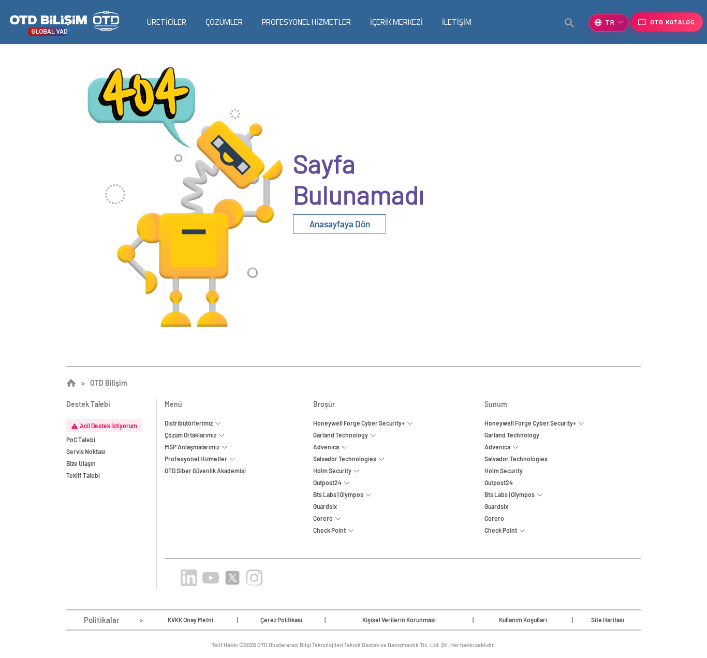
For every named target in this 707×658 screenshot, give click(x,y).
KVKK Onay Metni (190, 619)
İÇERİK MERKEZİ (396, 22)
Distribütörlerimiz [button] (190, 423)
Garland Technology (511, 434)
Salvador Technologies (516, 458)
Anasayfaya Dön (340, 223)
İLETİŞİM (457, 22)
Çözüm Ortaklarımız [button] (191, 434)
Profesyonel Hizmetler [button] (197, 458)
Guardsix (325, 506)
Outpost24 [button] (328, 482)
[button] (570, 23)
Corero (494, 518)
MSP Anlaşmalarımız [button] (193, 446)
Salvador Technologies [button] (345, 458)
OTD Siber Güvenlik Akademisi (205, 470)
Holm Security (503, 470)
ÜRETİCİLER (166, 22)
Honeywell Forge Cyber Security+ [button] (360, 423)
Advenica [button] (327, 446)
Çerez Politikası (281, 619)
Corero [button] (324, 518)
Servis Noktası (86, 451)
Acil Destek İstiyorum (108, 425)
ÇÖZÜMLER (224, 22)
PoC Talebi (80, 439)
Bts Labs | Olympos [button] (339, 494)
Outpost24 (498, 482)
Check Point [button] (330, 530)
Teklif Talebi (83, 475)
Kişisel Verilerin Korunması (399, 619)
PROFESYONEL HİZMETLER (306, 22)
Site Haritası (607, 619)
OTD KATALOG (672, 22)
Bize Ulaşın (81, 463)
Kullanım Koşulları (523, 619)
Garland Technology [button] (341, 434)
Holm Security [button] (333, 470)
